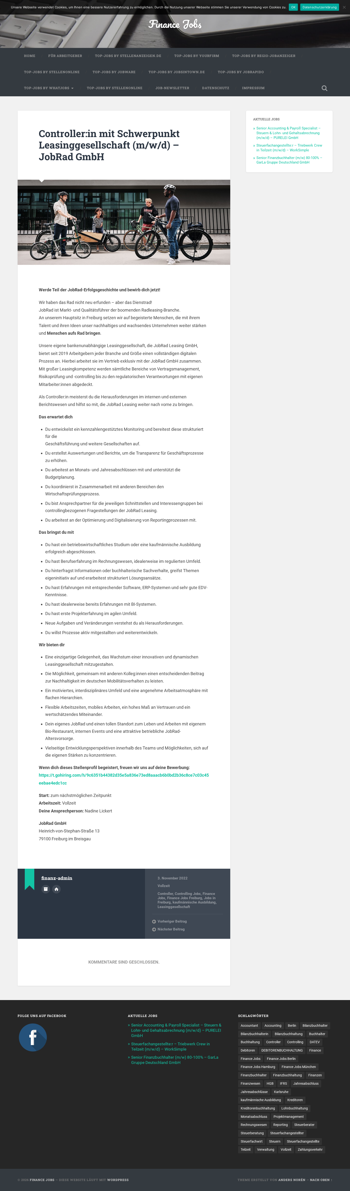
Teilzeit (246, 1149)
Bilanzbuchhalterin (254, 1034)
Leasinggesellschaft (174, 907)
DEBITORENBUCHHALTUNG (282, 1050)
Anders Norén (291, 1180)
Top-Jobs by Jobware (114, 72)
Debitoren (248, 1050)
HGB (270, 1083)
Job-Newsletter (172, 88)
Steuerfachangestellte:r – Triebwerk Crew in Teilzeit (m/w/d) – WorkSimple (289, 147)
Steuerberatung (252, 1133)
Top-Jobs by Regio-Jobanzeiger (263, 56)
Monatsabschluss (254, 1117)
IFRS (283, 1083)
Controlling (295, 1042)
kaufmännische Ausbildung (194, 902)
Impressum (253, 88)
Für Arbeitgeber (65, 56)
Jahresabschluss (306, 1083)
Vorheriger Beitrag (172, 921)
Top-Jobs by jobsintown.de (177, 72)
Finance (315, 1050)
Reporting (280, 1125)
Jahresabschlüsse (254, 1092)
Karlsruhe (281, 1092)
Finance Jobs (175, 23)
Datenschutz (215, 88)
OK (293, 7)
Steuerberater (304, 1125)
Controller (165, 894)
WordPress (118, 1180)
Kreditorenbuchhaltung (258, 1108)
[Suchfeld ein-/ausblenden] (324, 88)
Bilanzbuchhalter (315, 1025)
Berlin (292, 1025)
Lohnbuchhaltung (294, 1108)
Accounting (273, 1025)
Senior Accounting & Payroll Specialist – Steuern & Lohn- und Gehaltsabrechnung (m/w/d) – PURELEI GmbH (288, 133)
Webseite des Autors (56, 889)
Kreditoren (295, 1100)
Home (29, 56)
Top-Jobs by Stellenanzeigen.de (128, 56)
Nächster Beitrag (171, 929)
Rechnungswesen (254, 1125)
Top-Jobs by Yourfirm (196, 56)
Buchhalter (317, 1034)
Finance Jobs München (299, 1067)
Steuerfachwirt (252, 1141)
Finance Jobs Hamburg (258, 1067)
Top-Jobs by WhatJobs (46, 88)
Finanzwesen (250, 1083)
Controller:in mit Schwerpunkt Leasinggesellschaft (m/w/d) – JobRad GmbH (109, 145)
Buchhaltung (250, 1042)
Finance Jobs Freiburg (184, 898)
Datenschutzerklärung (320, 7)
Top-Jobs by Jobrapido (241, 72)
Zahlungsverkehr (310, 1149)
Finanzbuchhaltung (287, 1075)
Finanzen (315, 1075)
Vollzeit (164, 886)
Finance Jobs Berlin (281, 1059)
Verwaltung (265, 1149)
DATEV (315, 1042)
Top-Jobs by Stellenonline (52, 72)
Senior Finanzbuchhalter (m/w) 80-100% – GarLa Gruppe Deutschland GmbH (289, 160)
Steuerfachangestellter (287, 1133)
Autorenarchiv (45, 889)
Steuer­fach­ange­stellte (303, 1141)
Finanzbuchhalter (254, 1075)
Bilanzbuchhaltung (289, 1034)
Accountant (249, 1025)
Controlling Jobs (188, 894)
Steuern (274, 1141)
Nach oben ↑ (321, 1180)
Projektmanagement (289, 1117)
